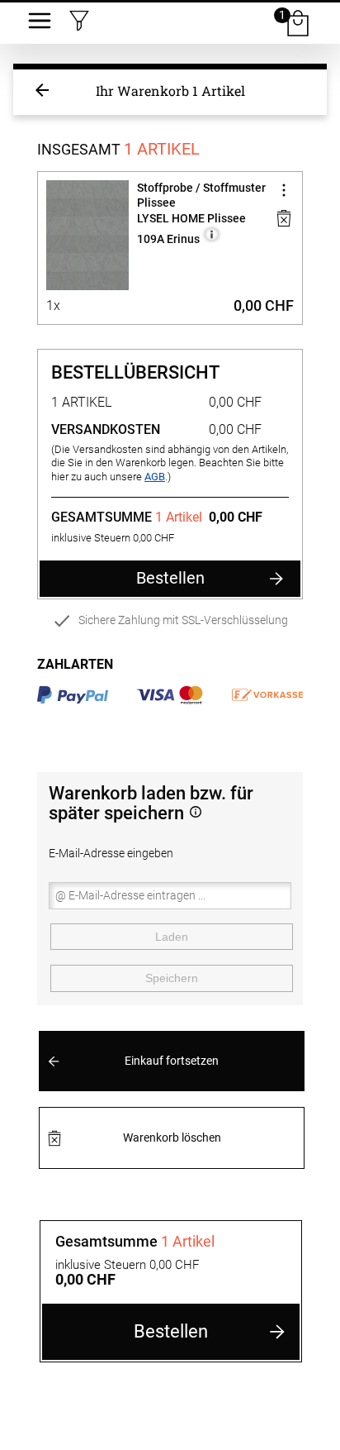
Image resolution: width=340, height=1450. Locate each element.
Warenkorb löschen (172, 1138)
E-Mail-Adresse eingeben (111, 854)
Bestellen (170, 578)
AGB (154, 476)
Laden (171, 936)
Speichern (171, 978)
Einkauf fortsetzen (172, 1061)
